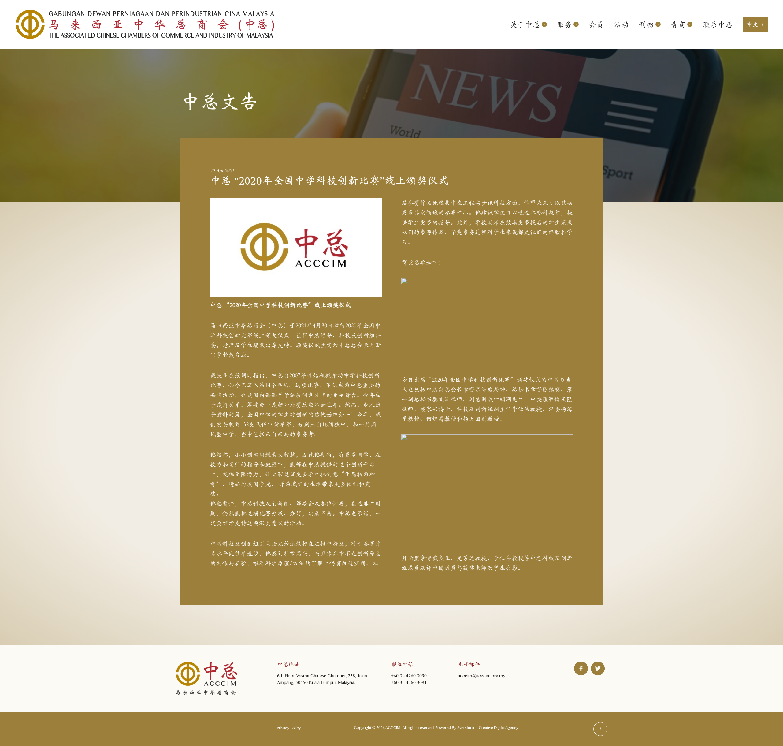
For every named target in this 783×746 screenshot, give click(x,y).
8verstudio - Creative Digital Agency (487, 729)
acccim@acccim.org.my (481, 676)
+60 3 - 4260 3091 (409, 683)
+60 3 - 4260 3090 (409, 676)
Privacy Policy (289, 729)
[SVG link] (600, 729)
